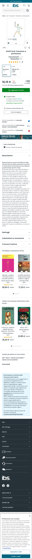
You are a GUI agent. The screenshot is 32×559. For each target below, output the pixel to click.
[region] (16, 536)
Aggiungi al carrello (17, 90)
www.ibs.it (7, 393)
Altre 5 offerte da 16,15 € (16, 85)
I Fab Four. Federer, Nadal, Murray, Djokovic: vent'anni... (8, 329)
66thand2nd (15, 59)
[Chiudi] (30, 516)
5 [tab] (18, 346)
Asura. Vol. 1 (24, 328)
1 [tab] (13, 293)
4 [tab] (18, 293)
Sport (8, 358)
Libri (3, 358)
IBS (9, 85)
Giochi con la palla (17, 358)
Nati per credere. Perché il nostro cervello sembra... (8, 277)
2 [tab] (13, 346)
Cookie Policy (7, 548)
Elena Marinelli (14, 57)
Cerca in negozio (16, 112)
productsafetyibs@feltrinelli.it (13, 414)
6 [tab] (20, 346)
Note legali (6, 364)
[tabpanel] (16, 31)
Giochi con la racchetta (10, 360)
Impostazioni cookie (16, 552)
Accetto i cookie (15, 556)
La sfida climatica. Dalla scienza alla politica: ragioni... (24, 277)
